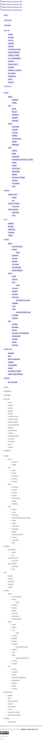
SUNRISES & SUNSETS (15, 70)
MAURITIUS (15, 115)
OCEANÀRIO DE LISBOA (23, 300)
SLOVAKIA (15, 345)
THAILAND (11, 232)
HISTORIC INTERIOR (14, 52)
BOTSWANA (15, 127)
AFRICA (6, 93)
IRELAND (14, 258)
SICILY (14, 306)
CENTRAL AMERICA (14, 203)
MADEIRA (15, 294)
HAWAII (14, 197)
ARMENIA (11, 223)
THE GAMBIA (16, 183)
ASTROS (10, 34)
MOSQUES (11, 61)
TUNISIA (14, 103)
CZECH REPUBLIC (17, 246)
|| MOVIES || (7, 86)
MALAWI (14, 112)
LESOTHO (15, 133)
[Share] (3, 736)
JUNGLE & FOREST (14, 55)
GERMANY (15, 255)
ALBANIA (15, 324)
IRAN (9, 356)
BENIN (14, 154)
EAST (9, 106)
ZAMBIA (14, 142)
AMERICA (7, 190)
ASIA (5, 219)
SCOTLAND (15, 264)
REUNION (15, 118)
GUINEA (14, 165)
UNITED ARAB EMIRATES (15, 374)
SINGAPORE (11, 229)
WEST (10, 148)
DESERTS (11, 46)
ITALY (13, 282)
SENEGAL (15, 180)
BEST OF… (7, 30)
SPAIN (14, 309)
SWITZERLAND (16, 267)
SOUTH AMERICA (13, 209)
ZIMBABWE (15, 145)
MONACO (14, 291)
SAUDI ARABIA (12, 365)
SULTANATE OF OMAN (14, 371)
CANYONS (11, 43)
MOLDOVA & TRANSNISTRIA (20, 333)
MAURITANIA (16, 171)
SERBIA (14, 342)
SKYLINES (11, 67)
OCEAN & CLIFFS (13, 64)
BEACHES (11, 37)
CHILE (14, 215)
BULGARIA (15, 327)
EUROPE (6, 239)
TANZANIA (15, 121)
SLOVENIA (15, 315)
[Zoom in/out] (6, 736)
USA (13, 200)
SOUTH (10, 124)
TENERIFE (15, 318)
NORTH (10, 97)
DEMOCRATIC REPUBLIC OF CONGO (22, 159)
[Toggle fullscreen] (4, 736)
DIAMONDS (7, 25)
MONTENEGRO (16, 336)
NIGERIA (14, 174)
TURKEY (10, 235)
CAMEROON (15, 157)
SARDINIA (15, 303)
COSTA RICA (15, 206)
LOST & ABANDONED (14, 58)
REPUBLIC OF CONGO (18, 177)
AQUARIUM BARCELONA (23, 312)
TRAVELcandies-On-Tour (29, 729)
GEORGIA (11, 226)
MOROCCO (15, 100)
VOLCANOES (12, 73)
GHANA (14, 162)
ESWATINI (15, 130)
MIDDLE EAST (8, 349)
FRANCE (14, 249)
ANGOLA (14, 151)
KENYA (14, 109)
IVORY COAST (16, 168)
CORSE (14, 276)
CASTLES (11, 40)
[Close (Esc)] (1, 736)
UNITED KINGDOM (17, 270)
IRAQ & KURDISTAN (14, 359)
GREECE (14, 330)
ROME (18, 285)
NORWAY (15, 261)
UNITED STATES (12, 194)
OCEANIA (7, 378)
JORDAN (10, 362)
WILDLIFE (11, 82)
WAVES (10, 79)
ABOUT (6, 15)
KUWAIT (10, 368)
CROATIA (14, 279)
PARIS (18, 252)
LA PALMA (15, 288)
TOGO (13, 186)
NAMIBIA (14, 136)
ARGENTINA (15, 212)
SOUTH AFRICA (16, 139)
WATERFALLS (12, 76)
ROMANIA (15, 339)
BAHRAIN (11, 353)
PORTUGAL (15, 297)
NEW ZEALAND (12, 382)
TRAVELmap (8, 20)
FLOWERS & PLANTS (14, 49)
